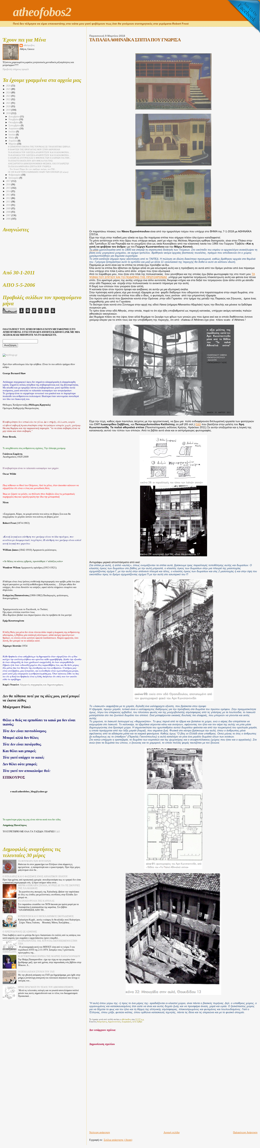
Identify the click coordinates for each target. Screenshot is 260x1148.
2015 (8, 188)
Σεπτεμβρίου (15, 125)
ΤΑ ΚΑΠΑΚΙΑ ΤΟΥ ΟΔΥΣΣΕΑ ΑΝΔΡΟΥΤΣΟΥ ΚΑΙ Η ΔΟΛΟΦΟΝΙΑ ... (39, 152)
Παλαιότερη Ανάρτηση (245, 1132)
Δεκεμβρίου (14, 116)
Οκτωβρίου (14, 122)
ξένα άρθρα (137, 1021)
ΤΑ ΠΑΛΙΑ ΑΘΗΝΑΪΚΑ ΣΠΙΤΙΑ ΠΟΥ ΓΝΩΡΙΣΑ (29, 166)
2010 (8, 205)
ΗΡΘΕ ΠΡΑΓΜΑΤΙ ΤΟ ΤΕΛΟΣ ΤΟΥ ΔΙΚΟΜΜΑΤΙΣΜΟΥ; (46, 987)
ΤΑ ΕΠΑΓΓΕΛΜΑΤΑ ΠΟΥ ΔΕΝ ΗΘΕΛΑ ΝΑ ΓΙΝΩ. (30, 161)
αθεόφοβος (29, 45)
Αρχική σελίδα (171, 1132)
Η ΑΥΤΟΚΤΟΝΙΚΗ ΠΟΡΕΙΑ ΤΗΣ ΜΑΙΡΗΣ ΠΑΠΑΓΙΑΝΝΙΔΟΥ (49, 956)
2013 (8, 194)
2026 (8, 85)
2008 (8, 212)
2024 (8, 92)
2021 (8, 103)
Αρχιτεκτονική (114, 1021)
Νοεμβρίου (14, 119)
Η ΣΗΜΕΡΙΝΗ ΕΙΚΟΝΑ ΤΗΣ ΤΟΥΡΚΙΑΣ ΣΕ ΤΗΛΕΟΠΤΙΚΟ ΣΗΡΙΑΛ (39, 146)
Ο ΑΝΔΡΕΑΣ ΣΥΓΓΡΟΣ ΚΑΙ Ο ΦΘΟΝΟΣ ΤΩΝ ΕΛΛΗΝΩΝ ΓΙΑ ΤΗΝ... (39, 158)
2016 (8, 184)
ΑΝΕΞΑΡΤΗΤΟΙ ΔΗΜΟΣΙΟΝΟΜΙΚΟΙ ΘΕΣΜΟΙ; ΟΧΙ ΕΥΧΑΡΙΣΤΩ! (38, 163)
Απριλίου (13, 141)
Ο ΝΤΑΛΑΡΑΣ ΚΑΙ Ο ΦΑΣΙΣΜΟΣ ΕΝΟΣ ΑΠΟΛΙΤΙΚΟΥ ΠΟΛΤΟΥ (35, 876)
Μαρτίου (13, 144)
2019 (8, 110)
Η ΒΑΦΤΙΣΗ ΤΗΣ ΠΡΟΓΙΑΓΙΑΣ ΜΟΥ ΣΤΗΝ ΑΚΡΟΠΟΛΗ (34, 149)
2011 (8, 201)
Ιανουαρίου (14, 178)
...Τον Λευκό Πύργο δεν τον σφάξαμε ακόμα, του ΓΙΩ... (32, 169)
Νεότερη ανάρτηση (99, 1132)
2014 (8, 191)
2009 (8, 208)
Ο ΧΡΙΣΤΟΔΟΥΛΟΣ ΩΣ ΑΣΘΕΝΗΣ (20, 931)
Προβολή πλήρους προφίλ (16, 69)
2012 (8, 198)
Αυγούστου (14, 128)
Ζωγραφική (126, 1021)
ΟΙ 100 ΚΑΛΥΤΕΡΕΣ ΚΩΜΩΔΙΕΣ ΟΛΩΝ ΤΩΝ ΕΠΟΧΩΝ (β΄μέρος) (38, 172)
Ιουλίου (12, 131)
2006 (8, 218)
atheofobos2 (42, 12)
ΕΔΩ (198, 424)
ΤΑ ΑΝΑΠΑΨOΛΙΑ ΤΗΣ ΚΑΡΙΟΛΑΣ (36, 901)
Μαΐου (12, 138)
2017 (8, 181)
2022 (8, 99)
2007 (8, 215)
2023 (8, 96)
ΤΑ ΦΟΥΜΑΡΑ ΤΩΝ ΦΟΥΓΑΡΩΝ (34, 861)
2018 (8, 113)
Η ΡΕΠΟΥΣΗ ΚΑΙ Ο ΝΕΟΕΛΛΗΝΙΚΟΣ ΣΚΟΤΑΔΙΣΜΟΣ (46, 916)
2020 (8, 106)
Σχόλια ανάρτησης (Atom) (118, 1139)
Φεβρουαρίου (15, 175)
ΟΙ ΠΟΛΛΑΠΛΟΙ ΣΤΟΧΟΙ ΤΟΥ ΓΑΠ (36, 971)
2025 (8, 89)
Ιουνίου (12, 134)
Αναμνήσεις (102, 1021)
